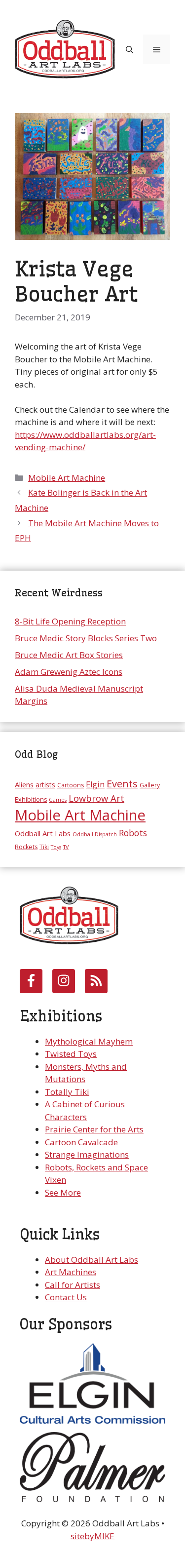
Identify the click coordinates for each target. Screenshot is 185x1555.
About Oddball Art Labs (91, 1259)
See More (63, 1192)
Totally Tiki (67, 1091)
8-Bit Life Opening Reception (70, 621)
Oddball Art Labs (43, 833)
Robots (133, 833)
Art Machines (70, 1272)
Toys (56, 847)
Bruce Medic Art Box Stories (69, 655)
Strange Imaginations (87, 1154)
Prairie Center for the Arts (94, 1129)
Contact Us (66, 1297)
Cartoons (70, 785)
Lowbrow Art (96, 798)
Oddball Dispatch (95, 834)
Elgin (95, 784)
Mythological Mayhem (89, 1041)
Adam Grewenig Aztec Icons (68, 671)
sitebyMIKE (92, 1536)
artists (45, 784)
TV (66, 847)
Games (58, 799)
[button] (129, 49)
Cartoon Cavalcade (81, 1142)
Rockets (26, 847)
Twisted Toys (71, 1053)
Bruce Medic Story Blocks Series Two (86, 638)
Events (122, 783)
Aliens (24, 784)
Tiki (44, 847)
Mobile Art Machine (66, 477)
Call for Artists (72, 1284)
